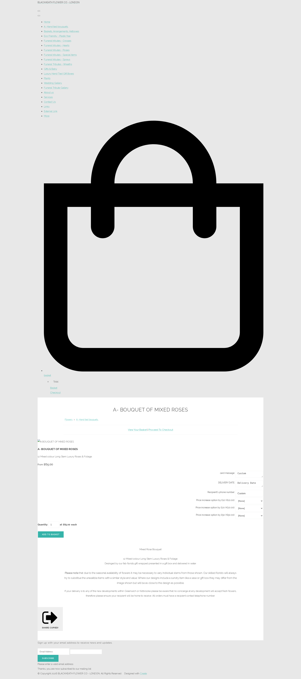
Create (143, 673)
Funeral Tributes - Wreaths (58, 64)
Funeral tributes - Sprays (57, 59)
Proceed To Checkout (161, 429)
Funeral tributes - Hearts (56, 45)
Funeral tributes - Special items (60, 54)
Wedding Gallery (53, 83)
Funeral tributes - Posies (56, 50)
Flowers (68, 419)
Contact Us (50, 101)
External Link (50, 111)
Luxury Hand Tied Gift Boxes (59, 73)
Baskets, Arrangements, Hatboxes (61, 31)
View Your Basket (137, 429)
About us (49, 92)
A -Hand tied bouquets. (56, 26)
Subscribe (48, 658)
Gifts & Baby (50, 69)
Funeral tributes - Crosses (57, 40)
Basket (53, 388)
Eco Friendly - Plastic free (57, 36)
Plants (47, 78)
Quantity (42, 524)
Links (46, 106)
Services (48, 97)
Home (47, 22)
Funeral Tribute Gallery (56, 87)
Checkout (55, 392)
